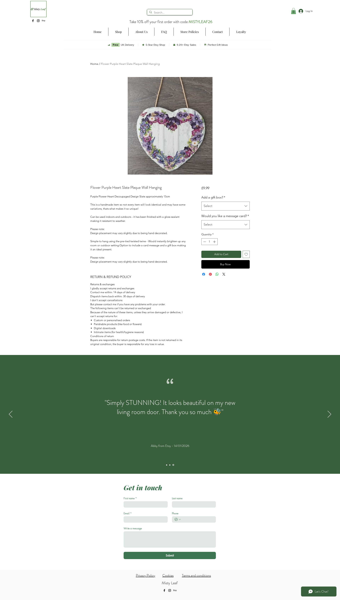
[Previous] (10, 414)
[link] (293, 11)
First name (130, 498)
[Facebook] (33, 20)
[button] (118, 32)
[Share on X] (224, 274)
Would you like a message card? (225, 216)
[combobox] (225, 206)
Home (94, 64)
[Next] (329, 414)
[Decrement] (204, 241)
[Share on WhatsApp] (217, 274)
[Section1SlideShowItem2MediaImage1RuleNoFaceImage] (170, 464)
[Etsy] (43, 20)
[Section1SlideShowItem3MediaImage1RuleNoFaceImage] (173, 464)
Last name (177, 498)
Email (128, 513)
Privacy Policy (145, 575)
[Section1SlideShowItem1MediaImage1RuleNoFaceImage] (167, 465)
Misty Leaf (170, 583)
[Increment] (214, 241)
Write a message (133, 528)
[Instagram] (38, 20)
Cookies (168, 575)
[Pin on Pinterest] (210, 274)
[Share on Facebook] (204, 274)
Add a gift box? (213, 197)
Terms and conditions (196, 575)
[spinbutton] (209, 241)
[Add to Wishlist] (246, 254)
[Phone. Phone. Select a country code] (177, 519)
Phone (175, 513)
